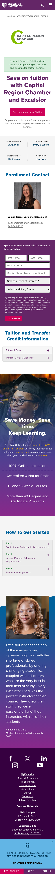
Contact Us (27, 796)
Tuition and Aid (27, 785)
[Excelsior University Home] (11, 4)
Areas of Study (27, 781)
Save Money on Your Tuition (27, 112)
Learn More (14, 318)
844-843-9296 (15, 226)
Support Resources (27, 778)
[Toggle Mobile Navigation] (51, 4)
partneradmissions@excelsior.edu (25, 222)
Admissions (27, 789)
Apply (31, 871)
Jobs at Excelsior (28, 800)
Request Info (11, 871)
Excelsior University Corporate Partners (27, 15)
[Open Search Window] (42, 5)
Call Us (46, 871)
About (27, 792)
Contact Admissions (26, 863)
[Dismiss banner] (52, 841)
